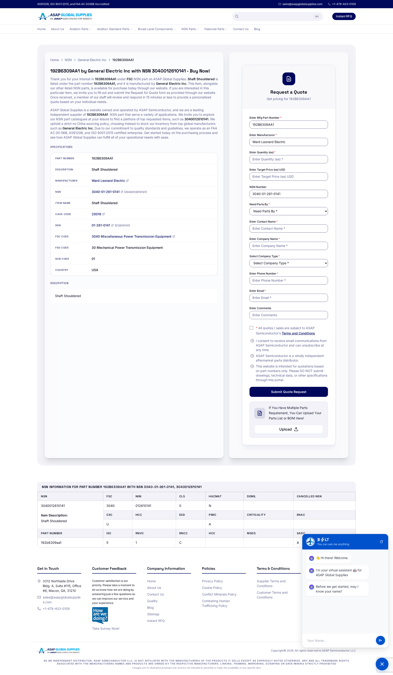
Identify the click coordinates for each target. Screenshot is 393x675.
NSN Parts (188, 29)
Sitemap (153, 614)
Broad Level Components (155, 29)
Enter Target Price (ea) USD (267, 169)
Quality (152, 601)
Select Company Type (264, 256)
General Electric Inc (92, 60)
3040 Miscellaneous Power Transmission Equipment (131, 236)
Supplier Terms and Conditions (271, 583)
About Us (57, 29)
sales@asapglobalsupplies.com (302, 4)
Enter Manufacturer (263, 135)
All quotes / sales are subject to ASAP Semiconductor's (285, 330)
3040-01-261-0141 (106, 192)
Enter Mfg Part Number (265, 117)
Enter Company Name (264, 239)
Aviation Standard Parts (113, 29)
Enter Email (257, 291)
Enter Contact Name (263, 221)
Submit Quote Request (288, 392)
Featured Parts (214, 29)
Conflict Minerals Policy (219, 594)
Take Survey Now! (105, 628)
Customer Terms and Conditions (272, 594)
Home (41, 29)
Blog (257, 29)
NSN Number (258, 187)
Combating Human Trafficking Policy (216, 603)
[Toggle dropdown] (90, 29)
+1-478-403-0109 (344, 4)
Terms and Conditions (298, 333)
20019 (96, 214)
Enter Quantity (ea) (262, 152)
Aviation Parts (79, 29)
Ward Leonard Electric (108, 180)
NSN (68, 60)
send (380, 640)
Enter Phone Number (263, 273)
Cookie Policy (212, 588)
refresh (381, 541)
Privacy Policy (212, 581)
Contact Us (241, 29)
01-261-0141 (101, 225)
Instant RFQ (344, 16)
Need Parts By (259, 204)
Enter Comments (260, 308)
